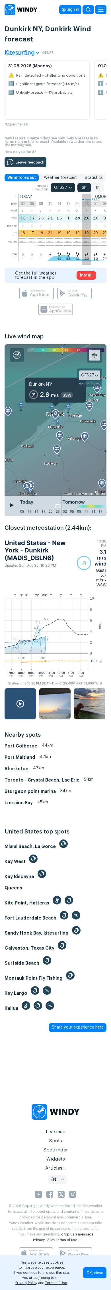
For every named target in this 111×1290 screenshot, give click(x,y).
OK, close (95, 1273)
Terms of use (66, 1240)
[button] (91, 563)
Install (86, 275)
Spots (55, 1141)
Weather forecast (60, 178)
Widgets (55, 1159)
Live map (55, 1132)
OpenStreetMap (77, 493)
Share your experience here (78, 1027)
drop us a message (77, 1234)
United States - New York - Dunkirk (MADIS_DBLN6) (35, 550)
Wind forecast (21, 178)
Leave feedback (29, 162)
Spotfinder (55, 1150)
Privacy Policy (44, 1240)
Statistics (94, 178)
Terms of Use (56, 1283)
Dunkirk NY (40, 384)
